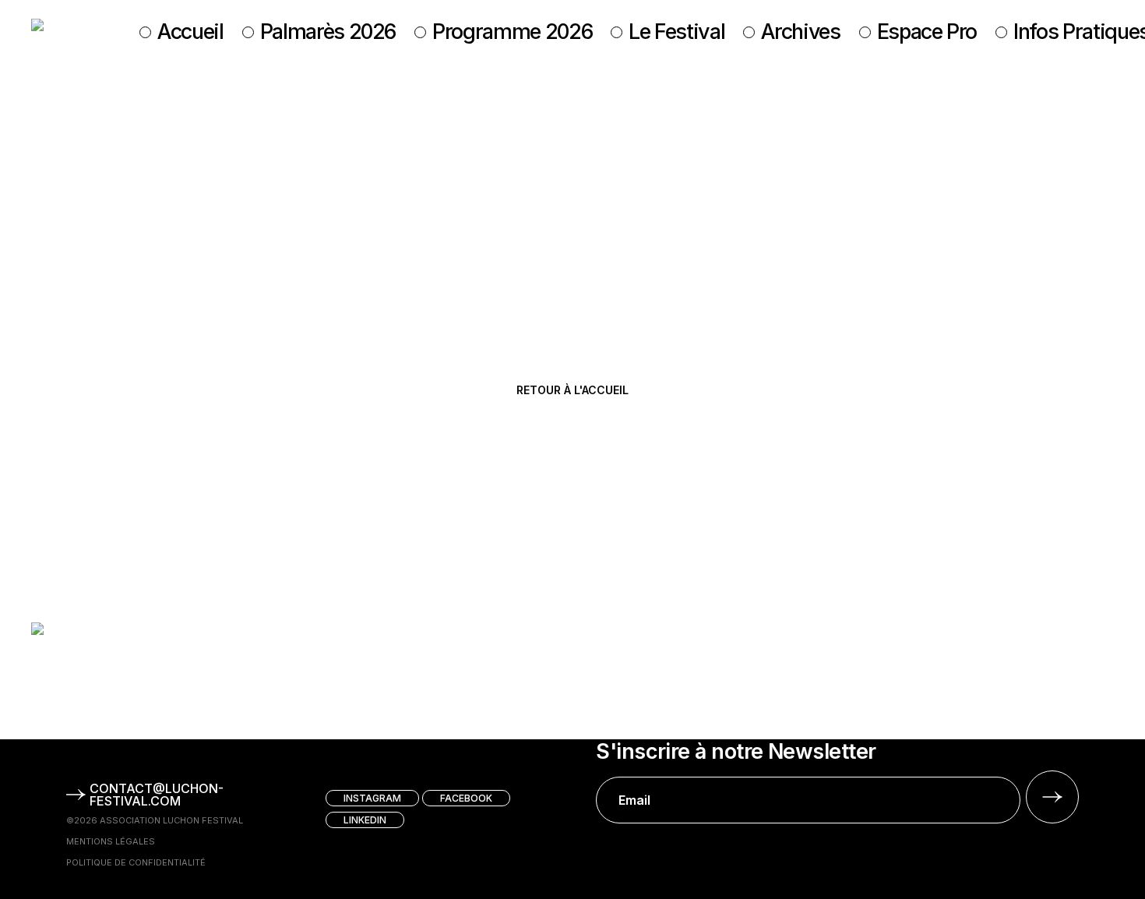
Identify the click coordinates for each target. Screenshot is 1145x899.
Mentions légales (110, 841)
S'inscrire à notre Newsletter (735, 751)
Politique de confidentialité (136, 862)
